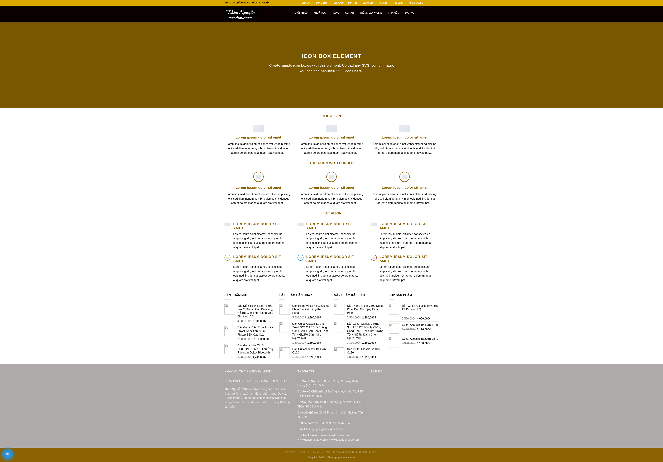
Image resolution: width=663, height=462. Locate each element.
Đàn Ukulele (369, 3)
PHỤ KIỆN (393, 13)
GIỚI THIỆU (301, 13)
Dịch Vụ (306, 3)
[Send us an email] (437, 3)
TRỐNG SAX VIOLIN (371, 13)
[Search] (290, 12)
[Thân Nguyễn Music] (253, 14)
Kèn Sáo (383, 3)
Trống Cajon (397, 3)
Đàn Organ (339, 3)
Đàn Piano (353, 3)
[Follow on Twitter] (434, 3)
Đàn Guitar (321, 3)
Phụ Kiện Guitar (415, 3)
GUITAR (349, 13)
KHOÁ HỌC (320, 13)
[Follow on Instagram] (430, 3)
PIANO (335, 13)
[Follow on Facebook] (427, 3)
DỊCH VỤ (410, 13)
